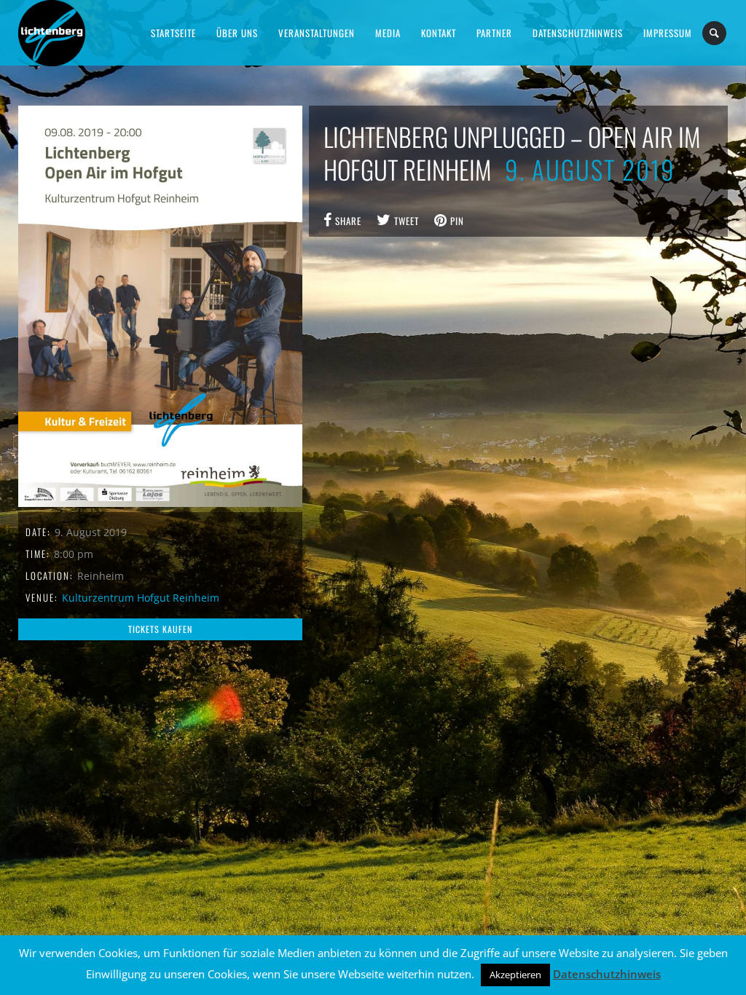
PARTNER (494, 32)
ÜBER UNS (237, 32)
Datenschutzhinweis (607, 974)
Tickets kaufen (160, 629)
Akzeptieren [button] (515, 974)
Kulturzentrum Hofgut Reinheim (140, 598)
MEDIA (388, 32)
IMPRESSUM (667, 32)
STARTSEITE (173, 32)
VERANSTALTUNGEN (316, 32)
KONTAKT (438, 32)
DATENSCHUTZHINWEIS (578, 32)
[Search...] (715, 33)
